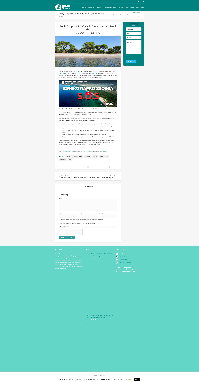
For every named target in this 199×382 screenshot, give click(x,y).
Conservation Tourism (77, 156)
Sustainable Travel (110, 7)
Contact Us (140, 7)
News (137, 12)
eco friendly (87, 156)
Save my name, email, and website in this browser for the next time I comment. (82, 219)
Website (101, 213)
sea (107, 156)
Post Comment (68, 237)
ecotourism (95, 156)
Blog (132, 7)
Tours (99, 7)
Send (131, 61)
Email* (81, 213)
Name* (61, 213)
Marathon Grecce (68, 151)
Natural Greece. (94, 73)
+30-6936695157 (123, 259)
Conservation (123, 7)
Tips (70, 159)
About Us (91, 7)
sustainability (63, 159)
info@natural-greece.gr (125, 262)
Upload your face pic (77, 223)
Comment (61, 198)
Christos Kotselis (78, 73)
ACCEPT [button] (137, 379)
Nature (101, 156)
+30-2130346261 (123, 256)
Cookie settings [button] (128, 379)
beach (68, 156)
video (78, 71)
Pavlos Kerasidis (86, 151)
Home (84, 7)
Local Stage (104, 151)
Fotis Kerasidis (62, 73)
